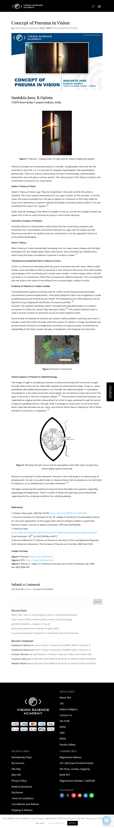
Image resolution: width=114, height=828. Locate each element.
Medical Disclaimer (21, 786)
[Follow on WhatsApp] (91, 795)
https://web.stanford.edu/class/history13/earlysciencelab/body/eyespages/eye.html (54, 532)
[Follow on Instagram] (73, 795)
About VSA (65, 697)
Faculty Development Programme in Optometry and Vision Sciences (45, 633)
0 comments (72, 28)
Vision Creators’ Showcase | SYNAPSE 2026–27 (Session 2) (62, 645)
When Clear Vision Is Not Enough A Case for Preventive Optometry (44, 615)
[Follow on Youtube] (79, 795)
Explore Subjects (69, 709)
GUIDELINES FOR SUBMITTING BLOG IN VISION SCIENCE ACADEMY (63, 659)
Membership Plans (21, 757)
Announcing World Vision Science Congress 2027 (35, 628)
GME (62, 732)
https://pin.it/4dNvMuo (41, 556)
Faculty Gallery (68, 744)
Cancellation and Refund (25, 804)
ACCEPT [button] (72, 823)
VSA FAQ (16, 769)
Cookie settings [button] (56, 823)
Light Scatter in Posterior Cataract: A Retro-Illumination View (62, 654)
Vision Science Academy (26, 28)
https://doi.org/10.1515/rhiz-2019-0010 (68, 513)
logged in (28, 589)
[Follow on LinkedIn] (85, 795)
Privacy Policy (19, 780)
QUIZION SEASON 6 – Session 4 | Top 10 (30, 624)
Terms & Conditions (22, 798)
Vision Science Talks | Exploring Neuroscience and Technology (41, 619)
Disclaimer (17, 792)
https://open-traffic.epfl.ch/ (40, 560)
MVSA (63, 727)
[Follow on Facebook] (62, 795)
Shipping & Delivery (22, 810)
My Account (17, 763)
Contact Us (66, 715)
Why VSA (16, 774)
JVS (62, 703)
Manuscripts (58, 28)
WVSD (63, 738)
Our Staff (64, 721)
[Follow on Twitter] (67, 795)
